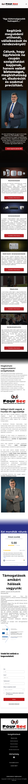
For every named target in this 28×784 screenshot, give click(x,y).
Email (5, 675)
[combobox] (14, 689)
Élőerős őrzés (14, 738)
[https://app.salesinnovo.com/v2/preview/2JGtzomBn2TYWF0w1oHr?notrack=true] (9, 4)
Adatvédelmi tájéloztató (14, 703)
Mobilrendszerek (14, 741)
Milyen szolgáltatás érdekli (10, 686)
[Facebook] (14, 757)
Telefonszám (7, 681)
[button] (26, 4)
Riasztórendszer (14, 744)
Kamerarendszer (14, 746)
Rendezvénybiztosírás (14, 749)
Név (4, 669)
